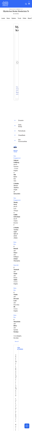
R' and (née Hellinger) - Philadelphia (16, 254)
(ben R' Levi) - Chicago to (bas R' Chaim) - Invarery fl (16, 213)
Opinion (14, 18)
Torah (19, 18)
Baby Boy (15, 243)
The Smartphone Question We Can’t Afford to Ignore (16, 388)
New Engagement (16, 157)
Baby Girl (16, 265)
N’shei (24, 18)
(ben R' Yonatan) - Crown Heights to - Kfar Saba (16, 170)
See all (16, 341)
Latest (3, 18)
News (8, 18)
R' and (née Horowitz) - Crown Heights (16, 302)
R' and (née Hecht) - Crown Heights (16, 276)
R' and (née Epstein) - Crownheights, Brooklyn (16, 329)
